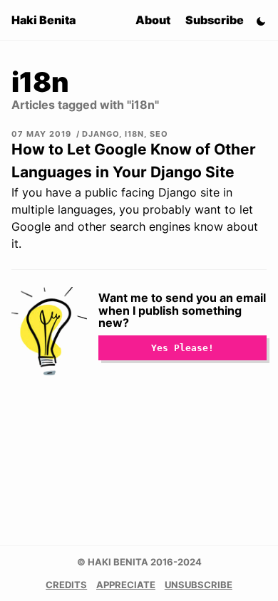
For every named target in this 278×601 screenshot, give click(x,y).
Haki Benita (43, 20)
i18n (134, 134)
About (152, 20)
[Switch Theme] (260, 20)
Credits (66, 585)
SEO (159, 134)
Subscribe (214, 20)
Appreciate (125, 585)
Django (100, 134)
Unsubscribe (198, 585)
